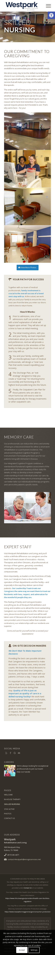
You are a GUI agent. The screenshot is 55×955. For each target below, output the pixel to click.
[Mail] (19, 753)
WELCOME (8, 794)
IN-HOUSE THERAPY (12, 799)
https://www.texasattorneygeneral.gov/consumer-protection (27, 912)
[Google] (15, 753)
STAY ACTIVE (9, 809)
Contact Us (27, 888)
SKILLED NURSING (12, 804)
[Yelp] (6, 753)
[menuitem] (47, 5)
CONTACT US (9, 818)
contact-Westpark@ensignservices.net (24, 859)
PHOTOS (7, 813)
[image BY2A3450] (27, 169)
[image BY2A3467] (27, 244)
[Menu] (47, 5)
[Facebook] (10, 753)
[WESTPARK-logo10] (22, 5)
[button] (51, 15)
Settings (34, 950)
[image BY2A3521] (27, 206)
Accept (22, 950)
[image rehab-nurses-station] (27, 131)
